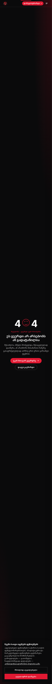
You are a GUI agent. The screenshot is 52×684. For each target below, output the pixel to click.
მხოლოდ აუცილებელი (26, 670)
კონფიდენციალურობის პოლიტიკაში (22, 664)
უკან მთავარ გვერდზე (24, 360)
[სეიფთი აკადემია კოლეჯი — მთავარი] (5, 3)
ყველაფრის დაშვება (26, 676)
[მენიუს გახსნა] (47, 3)
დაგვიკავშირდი (26, 367)
